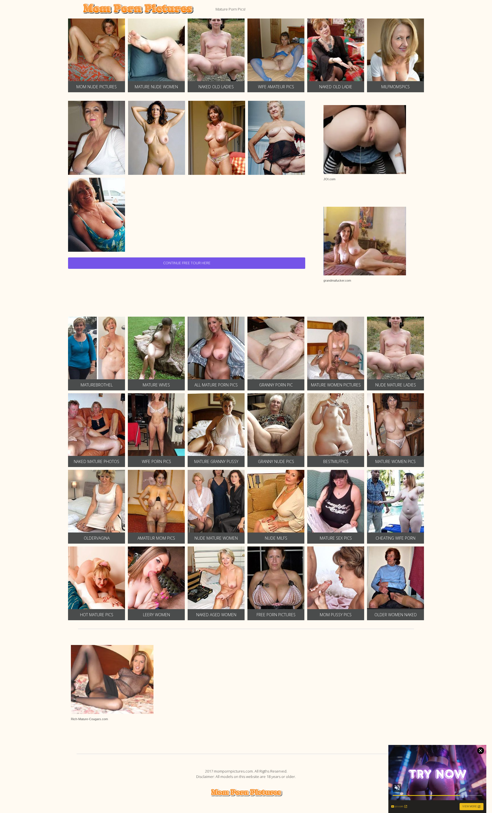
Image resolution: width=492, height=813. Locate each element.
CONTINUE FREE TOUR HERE (186, 262)
